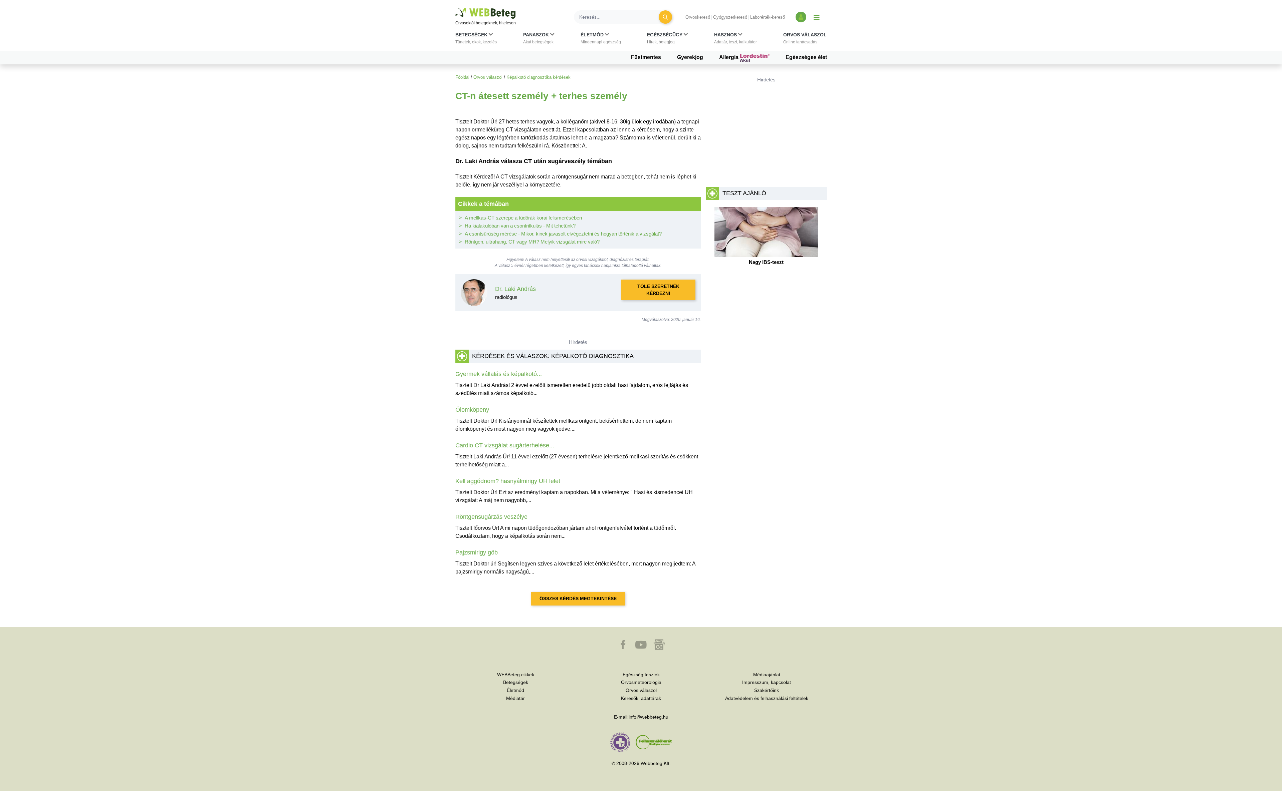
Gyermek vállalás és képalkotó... (498, 374)
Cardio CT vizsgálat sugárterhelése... (504, 445)
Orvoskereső (697, 17)
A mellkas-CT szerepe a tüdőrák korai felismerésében (523, 218)
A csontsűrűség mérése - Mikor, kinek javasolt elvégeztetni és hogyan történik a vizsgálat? (563, 234)
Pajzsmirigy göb (476, 552)
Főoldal (462, 77)
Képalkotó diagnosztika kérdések (538, 77)
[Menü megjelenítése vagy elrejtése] (817, 17)
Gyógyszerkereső (730, 17)
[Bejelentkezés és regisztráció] (801, 17)
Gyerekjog (690, 57)
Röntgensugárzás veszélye (491, 516)
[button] (476, 39)
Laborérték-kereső (767, 17)
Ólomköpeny (472, 409)
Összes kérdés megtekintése (578, 598)
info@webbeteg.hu (648, 717)
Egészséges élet (806, 57)
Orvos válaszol (487, 77)
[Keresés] (665, 17)
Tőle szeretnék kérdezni (658, 290)
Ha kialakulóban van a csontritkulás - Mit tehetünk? (520, 226)
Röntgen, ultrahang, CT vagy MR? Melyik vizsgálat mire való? (532, 242)
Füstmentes (646, 57)
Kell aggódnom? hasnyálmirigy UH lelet (507, 481)
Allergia (729, 57)
